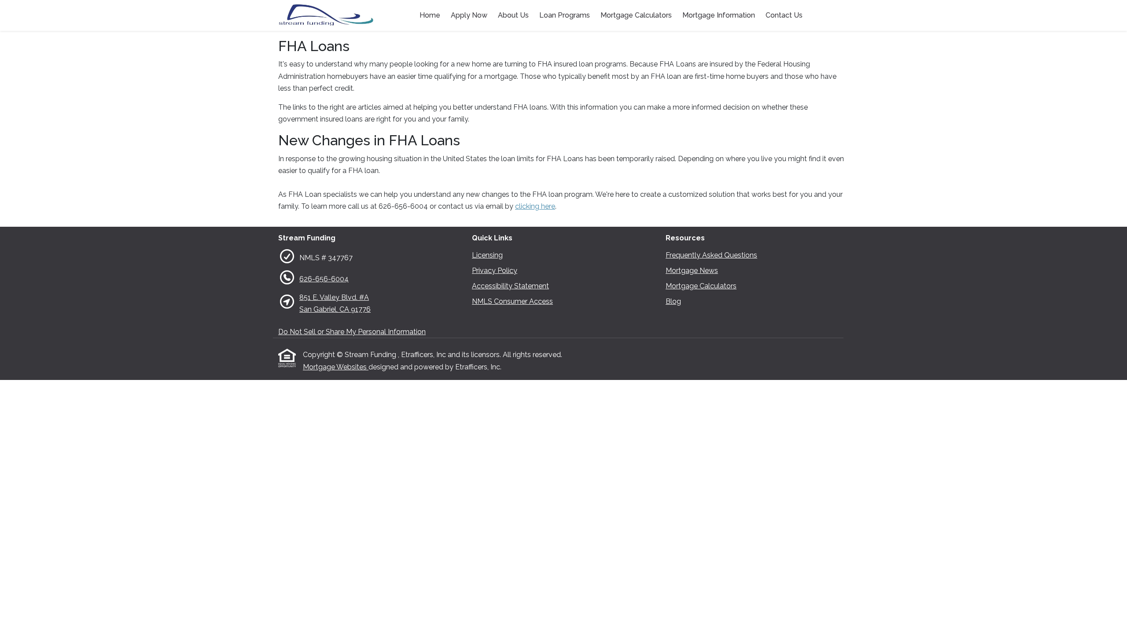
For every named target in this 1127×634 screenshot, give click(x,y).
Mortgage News (692, 270)
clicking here (535, 206)
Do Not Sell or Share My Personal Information (352, 332)
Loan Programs (564, 15)
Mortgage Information (718, 15)
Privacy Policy (494, 270)
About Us (513, 15)
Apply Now (469, 15)
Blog (673, 301)
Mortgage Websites (335, 367)
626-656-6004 (324, 279)
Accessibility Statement (510, 286)
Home (430, 15)
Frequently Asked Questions (711, 255)
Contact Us (784, 15)
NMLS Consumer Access (512, 301)
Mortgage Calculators (636, 15)
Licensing (487, 255)
